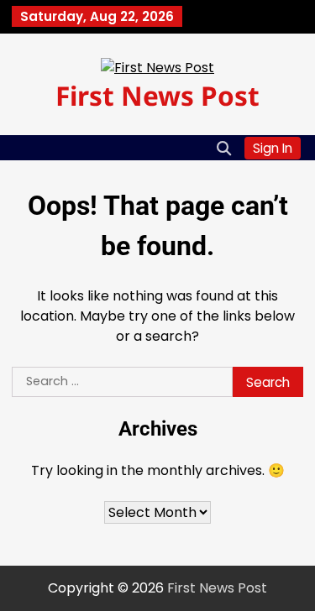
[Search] (223, 147)
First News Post (157, 95)
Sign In (272, 148)
